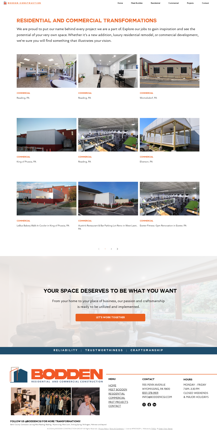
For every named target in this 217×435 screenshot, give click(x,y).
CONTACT (114, 406)
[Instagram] (144, 404)
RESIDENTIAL (116, 393)
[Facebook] (149, 404)
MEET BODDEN (117, 389)
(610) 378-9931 (150, 393)
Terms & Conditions (117, 429)
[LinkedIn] (154, 404)
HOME (112, 385)
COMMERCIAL (23, 93)
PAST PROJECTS (118, 402)
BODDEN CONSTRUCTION (24, 3)
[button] (190, 3)
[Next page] (117, 249)
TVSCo (153, 429)
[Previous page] (99, 249)
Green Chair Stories (166, 429)
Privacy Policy (104, 429)
